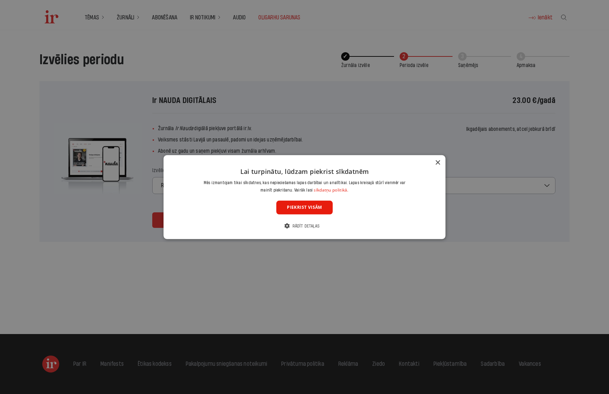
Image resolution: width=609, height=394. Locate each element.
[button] (304, 226)
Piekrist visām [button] (304, 207)
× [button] (437, 162)
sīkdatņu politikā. (331, 190)
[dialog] (304, 197)
